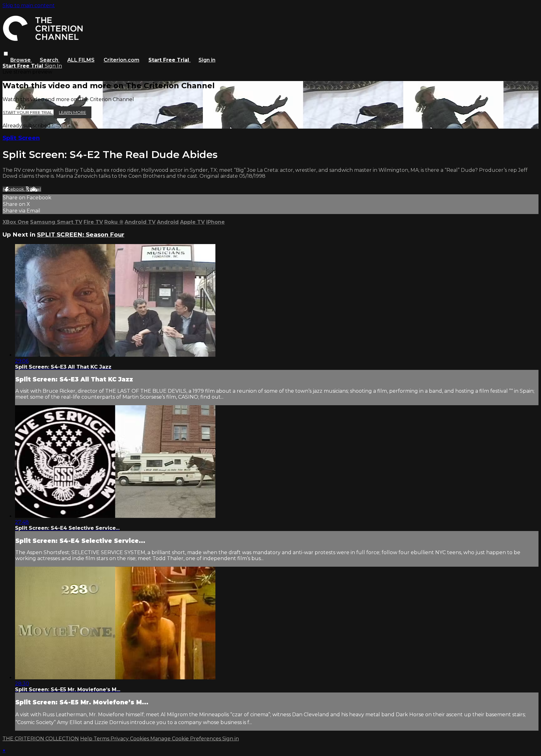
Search (49, 60)
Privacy (120, 739)
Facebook (14, 189)
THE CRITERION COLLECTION (41, 739)
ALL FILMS (81, 60)
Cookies (140, 739)
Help (87, 739)
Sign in (206, 60)
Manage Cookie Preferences (186, 739)
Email (35, 189)
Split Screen (21, 137)
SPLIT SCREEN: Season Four (80, 234)
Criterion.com (121, 60)
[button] (6, 54)
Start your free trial (28, 112)
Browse (21, 60)
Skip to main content (29, 5)
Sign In (53, 66)
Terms (102, 739)
